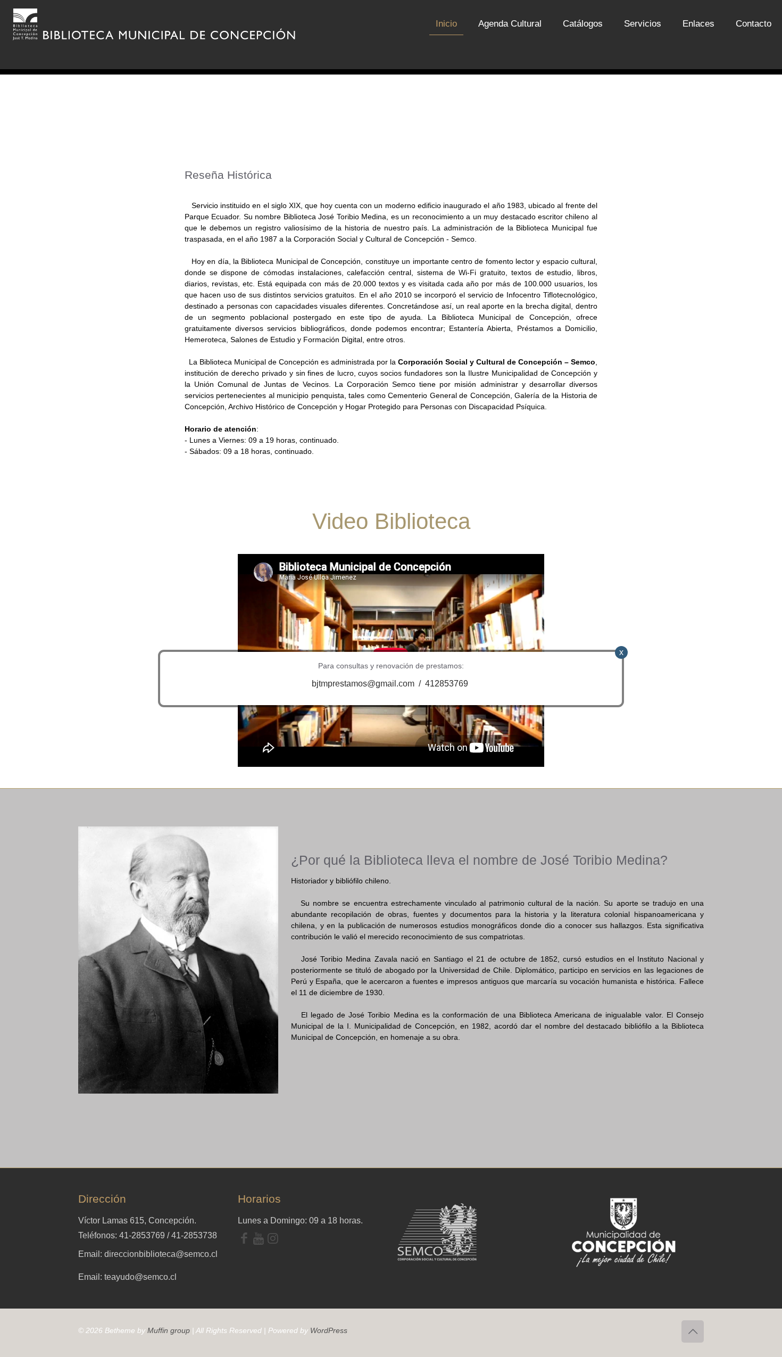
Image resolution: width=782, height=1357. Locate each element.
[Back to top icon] (692, 1331)
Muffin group (168, 1330)
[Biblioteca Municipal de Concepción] (155, 24)
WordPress (328, 1330)
